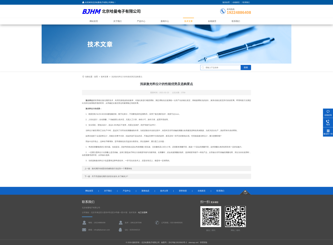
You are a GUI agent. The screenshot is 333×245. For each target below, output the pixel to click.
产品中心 (141, 21)
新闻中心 (165, 21)
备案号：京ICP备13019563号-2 (174, 242)
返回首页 (226, 2)
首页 (96, 77)
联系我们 (246, 2)
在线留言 (236, 2)
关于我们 (117, 21)
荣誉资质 (183, 191)
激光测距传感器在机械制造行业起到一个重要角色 (112, 168)
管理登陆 (203, 242)
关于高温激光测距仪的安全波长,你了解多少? (110, 176)
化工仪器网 (142, 212)
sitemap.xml (193, 242)
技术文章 (188, 21)
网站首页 (94, 21)
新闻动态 (145, 191)
